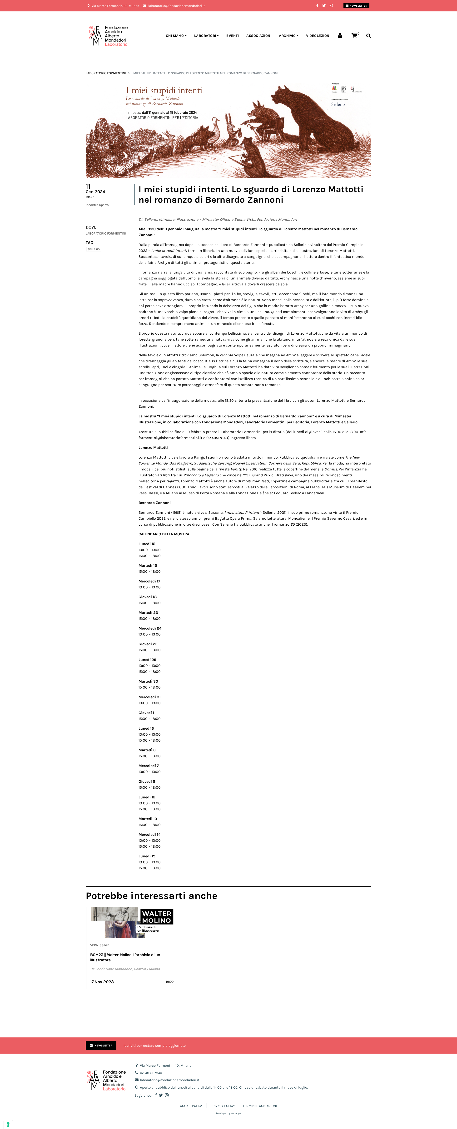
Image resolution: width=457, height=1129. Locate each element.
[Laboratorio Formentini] (96, 36)
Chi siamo (175, 36)
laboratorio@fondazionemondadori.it (169, 1080)
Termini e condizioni (260, 1106)
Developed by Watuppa (228, 1113)
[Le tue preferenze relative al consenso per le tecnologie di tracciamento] (8, 1124)
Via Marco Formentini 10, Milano (165, 1065)
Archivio (287, 36)
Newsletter (358, 5)
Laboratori (205, 36)
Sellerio (94, 249)
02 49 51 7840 (151, 1073)
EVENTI (232, 36)
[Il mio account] (341, 35)
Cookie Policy (191, 1106)
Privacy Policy (223, 1106)
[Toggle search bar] (368, 36)
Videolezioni (318, 36)
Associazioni (258, 36)
